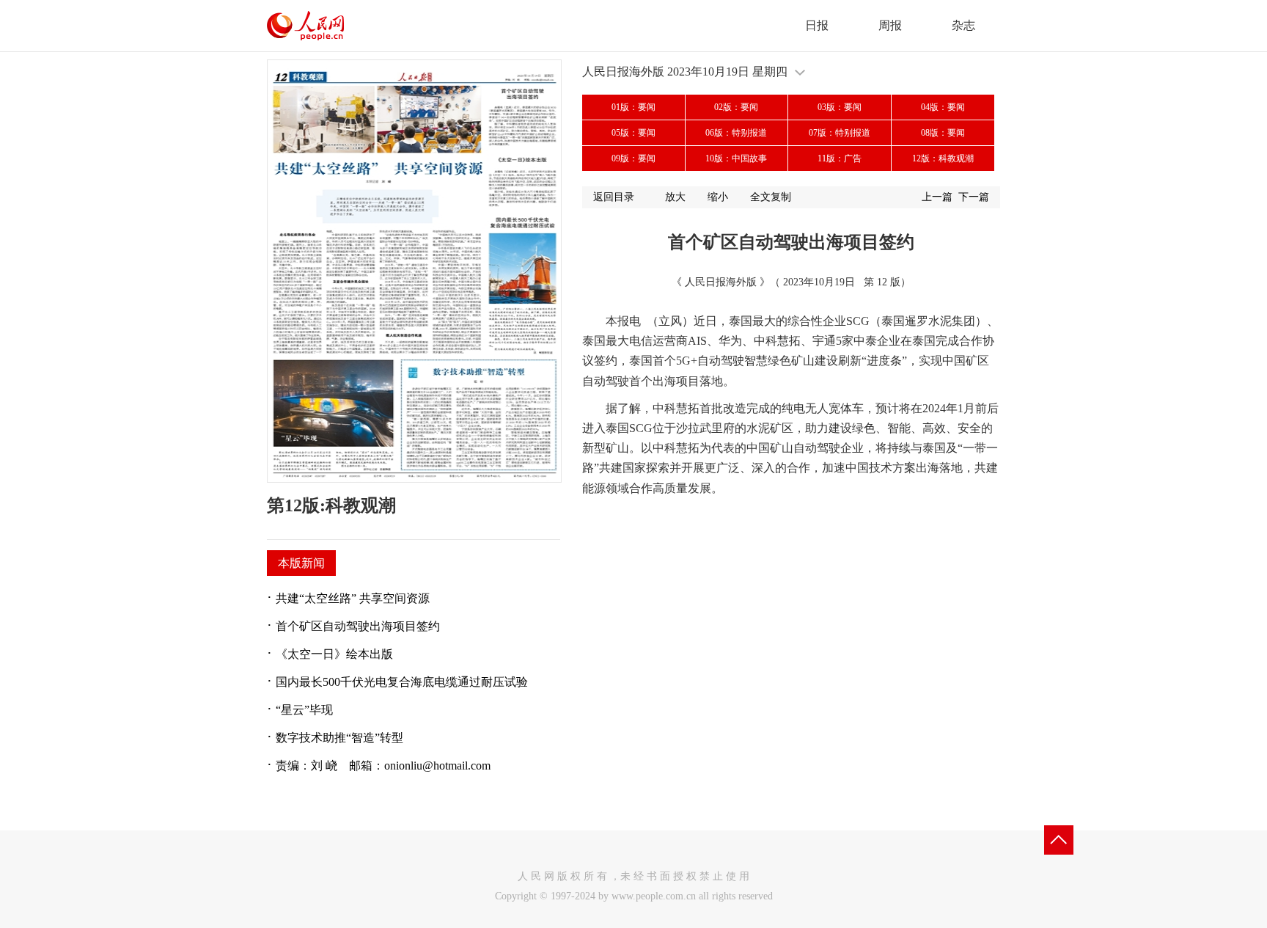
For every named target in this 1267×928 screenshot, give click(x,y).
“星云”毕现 (304, 710)
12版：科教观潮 (943, 158)
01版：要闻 (633, 107)
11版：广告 (840, 158)
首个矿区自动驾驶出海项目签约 (358, 626)
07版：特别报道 (839, 133)
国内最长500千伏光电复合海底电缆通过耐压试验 (402, 682)
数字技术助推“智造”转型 (339, 737)
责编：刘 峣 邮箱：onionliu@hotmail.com (383, 765)
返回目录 (613, 196)
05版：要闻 (633, 133)
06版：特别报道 (736, 133)
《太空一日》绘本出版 (334, 654)
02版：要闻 (736, 107)
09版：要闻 (633, 158)
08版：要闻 (943, 133)
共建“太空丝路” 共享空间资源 (353, 598)
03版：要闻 (840, 107)
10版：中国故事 (736, 158)
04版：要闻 (943, 107)
